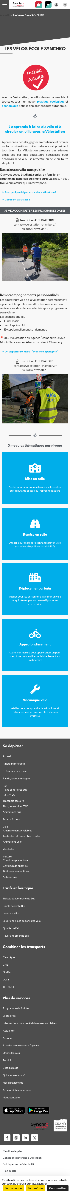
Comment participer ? (17, 199)
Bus (5, 785)
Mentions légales (12, 1151)
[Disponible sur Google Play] (38, 1110)
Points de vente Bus (14, 905)
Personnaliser (58, 1188)
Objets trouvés (11, 1052)
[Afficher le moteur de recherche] (65, 5)
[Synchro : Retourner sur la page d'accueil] (18, 4)
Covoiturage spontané (15, 860)
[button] (35, 192)
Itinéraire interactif (14, 763)
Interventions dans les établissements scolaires (30, 1023)
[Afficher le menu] (4, 4)
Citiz (5, 964)
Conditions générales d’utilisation (22, 1157)
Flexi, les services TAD (15, 806)
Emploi (7, 1060)
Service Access (11, 819)
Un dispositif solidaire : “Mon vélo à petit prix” (31, 351)
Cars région (9, 957)
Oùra (6, 979)
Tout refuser (35, 1188)
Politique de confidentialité (18, 1164)
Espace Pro (9, 1015)
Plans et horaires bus (15, 789)
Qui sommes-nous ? (14, 1075)
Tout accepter (13, 1188)
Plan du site (9, 1170)
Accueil (4, 15)
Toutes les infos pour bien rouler (21, 836)
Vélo (5, 826)
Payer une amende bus (16, 935)
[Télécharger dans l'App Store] (14, 1110)
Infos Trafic (9, 795)
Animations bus (12, 811)
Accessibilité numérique (17, 1090)
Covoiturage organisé (15, 865)
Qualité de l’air (11, 928)
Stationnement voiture (16, 871)
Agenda (7, 1038)
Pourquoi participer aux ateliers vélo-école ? (30, 192)
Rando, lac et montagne (16, 778)
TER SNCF (9, 986)
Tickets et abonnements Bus (19, 898)
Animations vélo (12, 841)
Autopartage (10, 876)
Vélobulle (8, 849)
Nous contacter (12, 1097)
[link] (35, 210)
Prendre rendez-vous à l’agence (21, 1045)
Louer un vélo (10, 913)
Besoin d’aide (10, 1067)
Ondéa (6, 972)
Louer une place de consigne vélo (22, 920)
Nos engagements (13, 1082)
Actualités (9, 1030)
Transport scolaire (13, 800)
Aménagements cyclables (17, 830)
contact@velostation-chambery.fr (35, 224)
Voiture (7, 856)
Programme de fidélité (16, 1008)
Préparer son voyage (15, 771)
